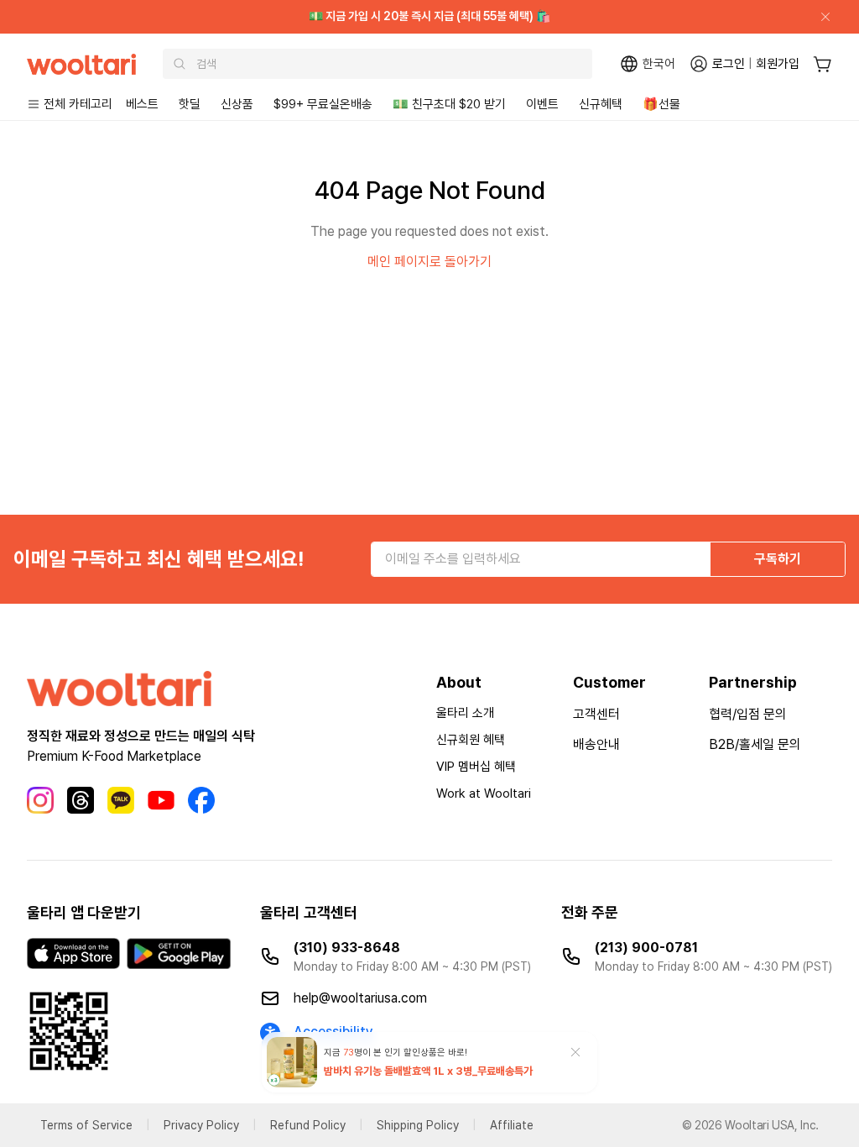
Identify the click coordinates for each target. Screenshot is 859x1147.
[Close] (818, 17)
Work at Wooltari (483, 793)
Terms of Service (86, 1125)
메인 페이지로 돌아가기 (429, 262)
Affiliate (512, 1125)
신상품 (237, 104)
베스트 (142, 104)
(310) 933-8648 (347, 948)
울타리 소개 (465, 712)
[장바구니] (822, 64)
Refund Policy (308, 1125)
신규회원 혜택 (470, 739)
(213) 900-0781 (646, 948)
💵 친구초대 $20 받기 (449, 104)
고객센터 (596, 714)
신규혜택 (600, 104)
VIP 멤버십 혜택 (476, 766)
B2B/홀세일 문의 (755, 744)
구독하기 (777, 559)
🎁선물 (661, 104)
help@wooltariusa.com (360, 998)
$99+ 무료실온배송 (322, 104)
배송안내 (596, 744)
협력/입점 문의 (748, 714)
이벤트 (542, 104)
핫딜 (189, 104)
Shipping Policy (418, 1125)
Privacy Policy (201, 1125)
